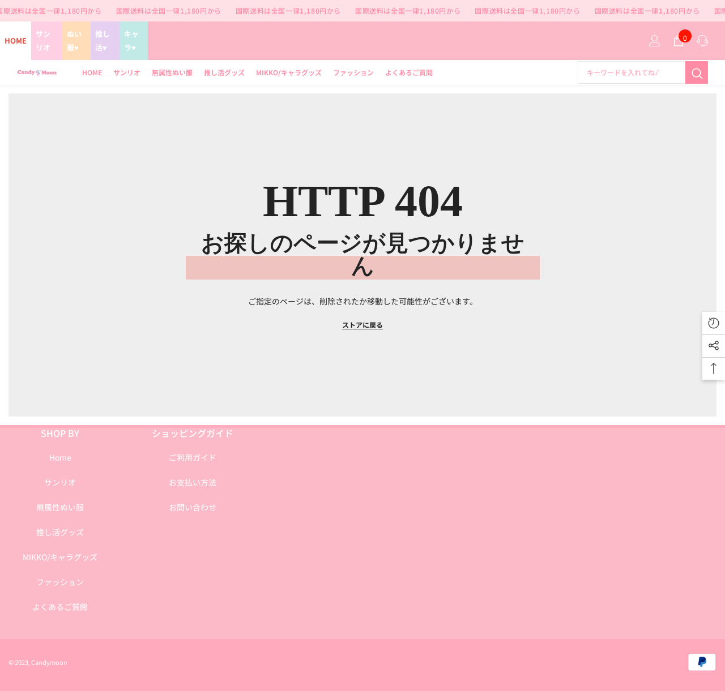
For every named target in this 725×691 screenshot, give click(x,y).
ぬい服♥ (74, 40)
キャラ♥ (131, 40)
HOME (16, 40)
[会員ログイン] (654, 40)
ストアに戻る (362, 324)
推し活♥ (102, 40)
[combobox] (631, 72)
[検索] (643, 72)
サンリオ (43, 40)
